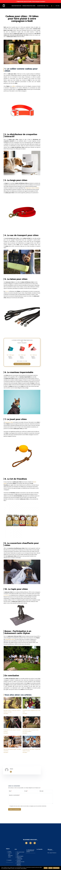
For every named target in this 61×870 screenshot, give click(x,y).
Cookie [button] (45, 867)
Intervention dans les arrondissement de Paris (30, 850)
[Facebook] (26, 843)
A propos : (9, 861)
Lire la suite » (6, 713)
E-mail (26, 791)
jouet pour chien (9, 422)
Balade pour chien (41, 5)
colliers (13, 86)
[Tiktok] (34, 843)
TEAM (18, 853)
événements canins (10, 639)
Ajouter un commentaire (14, 795)
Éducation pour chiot (16, 5)
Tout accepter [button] (56, 867)
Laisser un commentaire (14, 809)
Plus (47, 5)
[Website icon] (11, 772)
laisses (7, 291)
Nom (10, 791)
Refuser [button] (50, 867)
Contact (9, 851)
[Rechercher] (53, 5)
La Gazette (39, 849)
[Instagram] (30, 843)
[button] (9, 861)
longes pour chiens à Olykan (32, 188)
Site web (41, 791)
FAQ (17, 854)
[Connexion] (51, 5)
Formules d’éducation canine (28, 5)
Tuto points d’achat (20, 852)
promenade (6, 595)
